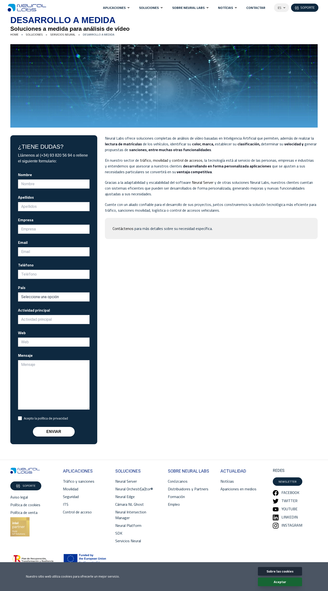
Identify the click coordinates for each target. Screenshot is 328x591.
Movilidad (70, 489)
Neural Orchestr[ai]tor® (134, 489)
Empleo (174, 504)
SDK (118, 533)
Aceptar (280, 582)
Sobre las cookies (280, 571)
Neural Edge (125, 496)
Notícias (225, 8)
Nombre (25, 175)
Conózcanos (178, 481)
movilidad (160, 160)
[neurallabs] (25, 471)
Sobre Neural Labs (188, 8)
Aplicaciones (114, 8)
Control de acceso (77, 512)
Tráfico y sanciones (78, 481)
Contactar (255, 8)
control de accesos (187, 160)
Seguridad (71, 496)
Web (22, 333)
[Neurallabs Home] (27, 8)
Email (23, 242)
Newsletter (288, 481)
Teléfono (26, 265)
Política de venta (23, 512)
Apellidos (26, 197)
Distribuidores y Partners (188, 489)
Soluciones (149, 8)
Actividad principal (34, 310)
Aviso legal (19, 497)
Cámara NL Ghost (129, 504)
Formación (176, 496)
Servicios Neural (128, 541)
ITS (65, 504)
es (279, 8)
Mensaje (25, 355)
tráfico (145, 160)
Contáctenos (123, 228)
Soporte (29, 485)
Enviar (53, 432)
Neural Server (202, 182)
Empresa (25, 220)
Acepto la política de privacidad (46, 418)
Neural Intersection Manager (130, 515)
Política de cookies (25, 505)
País (21, 287)
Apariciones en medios (238, 489)
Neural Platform (128, 525)
